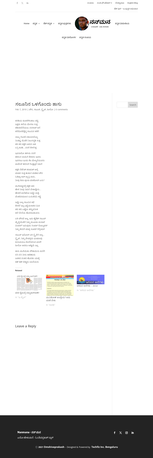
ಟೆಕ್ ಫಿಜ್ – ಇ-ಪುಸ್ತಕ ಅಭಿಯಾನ (126, 9)
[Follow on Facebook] (17, 3)
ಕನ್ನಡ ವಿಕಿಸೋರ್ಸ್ (69, 37)
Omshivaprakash (54, 447)
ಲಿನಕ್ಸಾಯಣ (119, 3)
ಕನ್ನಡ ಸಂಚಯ (85, 37)
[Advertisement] (76, 71)
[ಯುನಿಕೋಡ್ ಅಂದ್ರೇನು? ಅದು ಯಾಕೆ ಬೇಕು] (60, 285)
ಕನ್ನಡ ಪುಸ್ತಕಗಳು (64, 23)
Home (26, 23)
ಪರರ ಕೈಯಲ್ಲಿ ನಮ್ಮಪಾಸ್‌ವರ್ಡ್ (27, 292)
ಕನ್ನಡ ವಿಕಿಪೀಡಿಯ (122, 23)
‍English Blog (132, 3)
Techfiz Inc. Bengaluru (104, 447)
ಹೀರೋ (50, 109)
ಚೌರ (31, 109)
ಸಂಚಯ (90, 3)
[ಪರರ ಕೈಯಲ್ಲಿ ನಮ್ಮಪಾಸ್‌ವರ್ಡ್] (29, 283)
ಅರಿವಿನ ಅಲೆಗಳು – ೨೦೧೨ (87, 285)
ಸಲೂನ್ (37, 109)
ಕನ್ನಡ (35, 23)
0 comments (62, 109)
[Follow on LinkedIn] (27, 3)
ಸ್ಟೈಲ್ (43, 109)
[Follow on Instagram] (126, 432)
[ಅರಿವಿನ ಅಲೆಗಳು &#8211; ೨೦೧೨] (91, 279)
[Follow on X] (22, 3)
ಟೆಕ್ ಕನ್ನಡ (47, 23)
